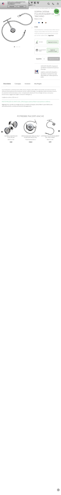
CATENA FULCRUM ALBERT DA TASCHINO (50, 136)
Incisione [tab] (27, 84)
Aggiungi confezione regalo (52, 50)
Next (59, 131)
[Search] (48, 4)
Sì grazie (21, 6)
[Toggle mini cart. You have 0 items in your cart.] (58, 4)
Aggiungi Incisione (52, 42)
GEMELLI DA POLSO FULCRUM (10, 136)
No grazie (12, 6)
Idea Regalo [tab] (38, 84)
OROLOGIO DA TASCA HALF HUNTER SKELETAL (30, 136)
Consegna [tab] (18, 84)
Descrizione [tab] (7, 84)
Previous (2, 132)
